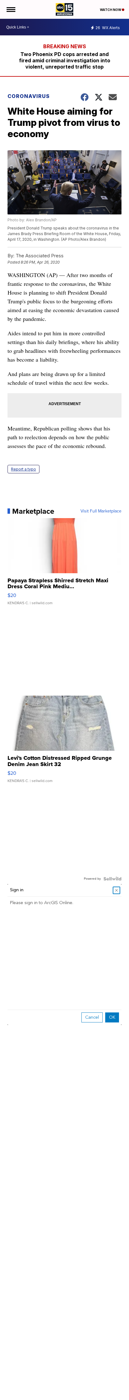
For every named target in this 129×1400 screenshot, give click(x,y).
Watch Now (111, 10)
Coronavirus (29, 96)
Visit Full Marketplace (100, 511)
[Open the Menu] (10, 9)
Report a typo (23, 469)
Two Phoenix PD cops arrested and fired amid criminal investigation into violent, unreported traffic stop (64, 60)
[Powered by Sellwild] (112, 879)
